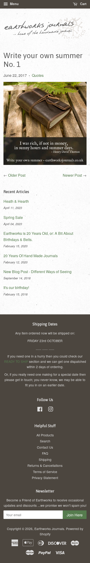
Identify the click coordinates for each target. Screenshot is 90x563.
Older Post (16, 175)
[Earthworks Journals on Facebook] (39, 410)
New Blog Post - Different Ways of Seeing (37, 271)
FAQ (45, 453)
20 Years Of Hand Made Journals (30, 255)
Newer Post (72, 175)
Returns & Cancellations (45, 465)
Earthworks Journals (49, 528)
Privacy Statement (45, 477)
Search (45, 441)
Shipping (45, 459)
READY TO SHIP (16, 361)
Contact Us (45, 447)
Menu (14, 3)
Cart (83, 3)
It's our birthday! (16, 287)
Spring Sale (13, 217)
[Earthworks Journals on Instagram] (50, 410)
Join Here (75, 515)
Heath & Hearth (16, 201)
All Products (45, 435)
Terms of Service (45, 471)
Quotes (38, 75)
